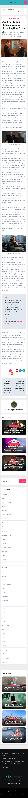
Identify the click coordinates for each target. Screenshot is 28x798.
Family (4, 555)
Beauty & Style (6, 502)
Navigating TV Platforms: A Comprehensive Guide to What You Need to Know (14, 466)
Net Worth (5, 613)
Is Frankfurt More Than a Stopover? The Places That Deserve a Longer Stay (14, 723)
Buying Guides (6, 514)
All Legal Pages (9, 791)
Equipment (5, 551)
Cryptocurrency (6, 535)
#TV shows (20, 36)
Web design (5, 658)
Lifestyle (4, 592)
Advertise (18, 795)
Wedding (4, 662)
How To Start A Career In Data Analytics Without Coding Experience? (14, 740)
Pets (3, 621)
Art (3, 498)
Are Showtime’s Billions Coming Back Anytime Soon (13, 25)
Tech (3, 633)
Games (4, 576)
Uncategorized (6, 650)
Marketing (5, 600)
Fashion (4, 559)
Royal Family (5, 625)
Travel (4, 646)
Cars (3, 523)
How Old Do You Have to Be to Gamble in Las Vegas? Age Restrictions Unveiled (14, 430)
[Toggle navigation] (2, 2)
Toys (3, 641)
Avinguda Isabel (11, 32)
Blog (3, 506)
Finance (4, 564)
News (3, 617)
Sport (3, 629)
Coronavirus (5, 531)
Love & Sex (5, 596)
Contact (24, 795)
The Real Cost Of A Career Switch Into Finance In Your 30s (14, 706)
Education (5, 543)
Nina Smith (9, 432)
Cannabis (5, 519)
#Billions (6, 35)
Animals (4, 494)
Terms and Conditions (7, 795)
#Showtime (14, 36)
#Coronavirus (6, 36)
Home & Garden (6, 584)
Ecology (4, 539)
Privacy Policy (19, 791)
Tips (3, 637)
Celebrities (5, 527)
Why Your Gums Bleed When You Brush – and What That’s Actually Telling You (14, 689)
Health (4, 580)
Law (3, 588)
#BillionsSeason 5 (14, 35)
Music (3, 609)
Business (4, 510)
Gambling (5, 572)
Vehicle (4, 654)
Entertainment (14, 18)
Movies (4, 605)
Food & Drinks (6, 568)
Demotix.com (14, 781)
